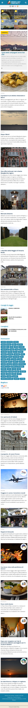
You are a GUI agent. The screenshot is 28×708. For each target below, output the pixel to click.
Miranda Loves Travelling (9, 695)
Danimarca (22, 349)
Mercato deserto (7, 214)
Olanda (3, 364)
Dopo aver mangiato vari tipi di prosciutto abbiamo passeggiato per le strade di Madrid (13, 642)
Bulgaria (20, 344)
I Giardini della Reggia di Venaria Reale (12, 251)
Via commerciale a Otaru (9, 289)
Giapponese (15, 6)
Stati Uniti (22, 371)
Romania (3, 369)
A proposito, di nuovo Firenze (10, 454)
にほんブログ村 (5, 388)
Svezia (2, 374)
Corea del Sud (4, 349)
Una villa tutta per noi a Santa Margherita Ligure (11, 172)
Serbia (18, 369)
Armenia (16, 342)
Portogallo (22, 364)
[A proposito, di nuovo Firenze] (14, 440)
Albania (3, 342)
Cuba (17, 349)
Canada (3, 347)
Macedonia (4, 361)
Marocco (15, 361)
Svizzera (8, 374)
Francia (10, 351)
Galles (15, 351)
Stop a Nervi (5, 134)
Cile (8, 347)
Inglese (10, 6)
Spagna (17, 371)
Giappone (10, 354)
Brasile (14, 344)
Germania (3, 354)
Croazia (12, 349)
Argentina (9, 342)
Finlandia (3, 351)
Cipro (16, 347)
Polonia (15, 364)
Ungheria (15, 376)
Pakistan (9, 364)
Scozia (14, 369)
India (10, 356)
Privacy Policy (10, 697)
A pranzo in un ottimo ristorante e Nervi (13, 96)
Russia (9, 369)
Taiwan (14, 374)
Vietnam (23, 378)
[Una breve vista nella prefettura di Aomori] (14, 553)
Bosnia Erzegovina (6, 344)
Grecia (22, 354)
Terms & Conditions (17, 697)
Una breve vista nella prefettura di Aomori (12, 568)
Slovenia (11, 371)
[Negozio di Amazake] (14, 518)
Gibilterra (16, 354)
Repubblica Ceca (5, 366)
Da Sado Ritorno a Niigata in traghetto (13, 681)
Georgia (21, 351)
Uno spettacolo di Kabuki (9, 417)
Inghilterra (16, 356)
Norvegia (22, 361)
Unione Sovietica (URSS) (7, 378)
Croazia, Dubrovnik (14, 308)
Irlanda (3, 359)
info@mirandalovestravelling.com (8, 698)
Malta (10, 361)
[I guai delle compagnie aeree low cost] (14, 41)
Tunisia (19, 374)
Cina (12, 347)
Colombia (21, 347)
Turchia (3, 376)
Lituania (20, 359)
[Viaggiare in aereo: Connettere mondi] (14, 479)
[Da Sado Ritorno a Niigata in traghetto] (14, 668)
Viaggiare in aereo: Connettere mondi (13, 493)
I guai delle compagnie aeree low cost (13, 53)
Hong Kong (4, 356)
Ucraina (9, 376)
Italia (8, 359)
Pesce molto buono (7, 604)
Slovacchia (4, 371)
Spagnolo (18, 6)
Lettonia (14, 359)
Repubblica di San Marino (17, 366)
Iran (22, 356)
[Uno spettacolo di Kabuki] (14, 403)
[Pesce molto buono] (14, 590)
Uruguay (17, 378)
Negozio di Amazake (7, 532)
